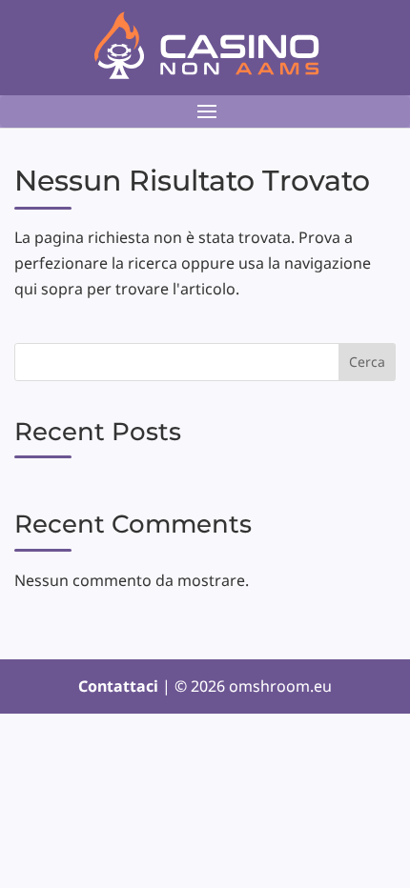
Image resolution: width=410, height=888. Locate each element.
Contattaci (120, 686)
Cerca (367, 362)
